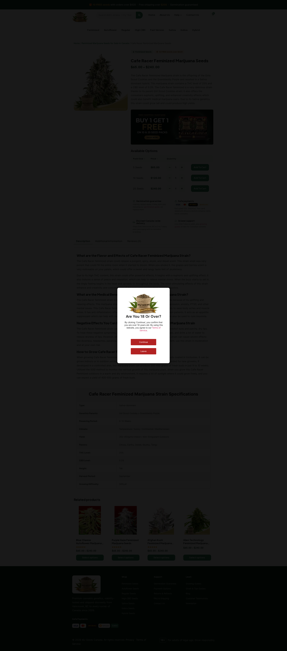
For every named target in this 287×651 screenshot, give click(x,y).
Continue (143, 342)
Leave (143, 351)
